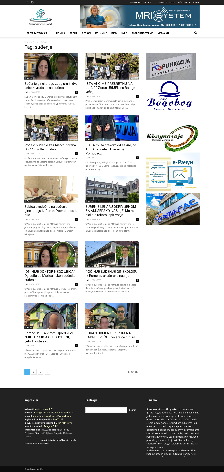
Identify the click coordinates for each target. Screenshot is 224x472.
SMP (26, 92)
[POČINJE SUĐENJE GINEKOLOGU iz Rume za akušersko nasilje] (112, 254)
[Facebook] (26, 2)
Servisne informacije (165, 2)
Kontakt (196, 2)
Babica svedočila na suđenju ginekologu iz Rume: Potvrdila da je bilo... (51, 211)
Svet (124, 33)
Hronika (60, 33)
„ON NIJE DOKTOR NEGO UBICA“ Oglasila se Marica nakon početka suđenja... (49, 276)
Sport (73, 33)
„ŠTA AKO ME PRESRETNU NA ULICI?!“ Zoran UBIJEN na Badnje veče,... (110, 88)
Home (27, 42)
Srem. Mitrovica (37, 33)
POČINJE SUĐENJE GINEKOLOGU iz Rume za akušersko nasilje (111, 274)
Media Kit (163, 33)
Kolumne (101, 33)
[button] (196, 33)
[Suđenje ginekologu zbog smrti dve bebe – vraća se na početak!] (51, 66)
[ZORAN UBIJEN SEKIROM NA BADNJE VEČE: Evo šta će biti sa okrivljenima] (112, 316)
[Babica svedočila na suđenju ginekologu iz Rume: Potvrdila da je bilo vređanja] (51, 189)
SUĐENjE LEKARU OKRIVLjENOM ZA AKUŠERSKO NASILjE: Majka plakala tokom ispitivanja (110, 211)
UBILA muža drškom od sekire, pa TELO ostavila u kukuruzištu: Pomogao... (110, 149)
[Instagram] (32, 2)
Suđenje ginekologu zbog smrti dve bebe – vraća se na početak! (51, 86)
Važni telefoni (184, 2)
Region (86, 33)
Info (114, 33)
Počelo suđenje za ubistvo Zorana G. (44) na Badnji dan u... (50, 147)
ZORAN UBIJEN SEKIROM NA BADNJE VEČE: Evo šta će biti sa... (111, 335)
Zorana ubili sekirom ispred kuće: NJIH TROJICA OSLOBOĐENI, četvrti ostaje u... (49, 337)
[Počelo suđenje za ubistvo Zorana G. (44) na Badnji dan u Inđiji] (51, 128)
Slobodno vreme (142, 33)
